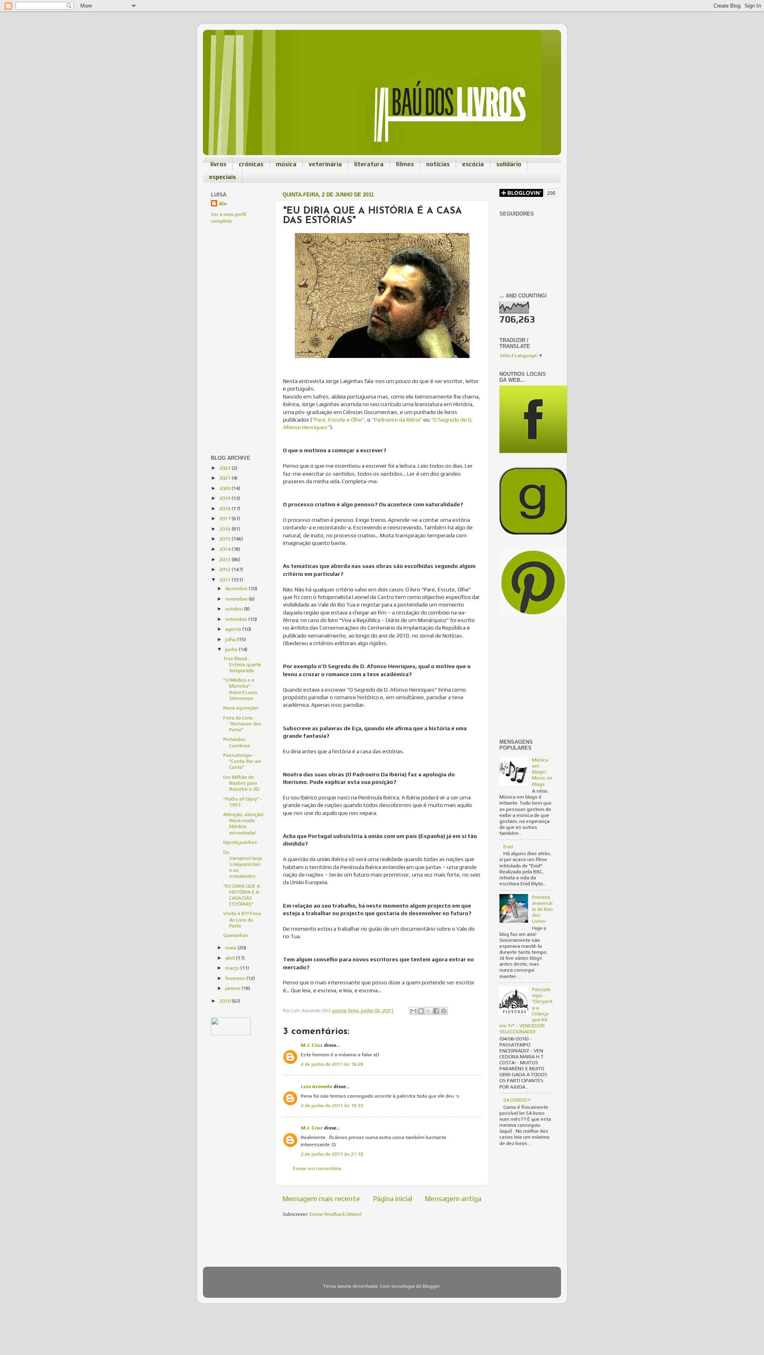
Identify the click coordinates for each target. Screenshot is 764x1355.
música (286, 164)
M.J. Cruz (312, 1045)
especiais (222, 176)
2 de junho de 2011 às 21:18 (332, 1154)
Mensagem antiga (453, 1198)
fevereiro (235, 978)
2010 (225, 1001)
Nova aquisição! (241, 708)
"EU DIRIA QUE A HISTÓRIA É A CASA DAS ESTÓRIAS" (241, 895)
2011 (225, 580)
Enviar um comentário (317, 1168)
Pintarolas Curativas (236, 742)
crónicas (251, 164)
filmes (405, 164)
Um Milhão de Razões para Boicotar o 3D (241, 783)
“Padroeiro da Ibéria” (396, 419)
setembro (236, 619)
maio (231, 948)
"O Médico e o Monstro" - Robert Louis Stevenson (240, 689)
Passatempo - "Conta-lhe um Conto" (242, 761)
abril (230, 958)
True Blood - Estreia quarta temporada (242, 664)
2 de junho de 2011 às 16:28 (332, 1064)
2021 (225, 478)
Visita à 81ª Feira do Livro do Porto (242, 919)
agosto (233, 629)
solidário (508, 164)
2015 (225, 539)
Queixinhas (235, 935)
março (232, 968)
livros (218, 164)
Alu (223, 203)
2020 (225, 488)
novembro (237, 599)
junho (232, 649)
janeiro (233, 988)
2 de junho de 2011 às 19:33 (332, 1105)
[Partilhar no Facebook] (436, 1011)
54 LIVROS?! (516, 1100)
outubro (234, 609)
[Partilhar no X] (429, 1011)
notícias (438, 164)
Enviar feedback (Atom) (336, 1214)
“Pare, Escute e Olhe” (338, 419)
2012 (225, 569)
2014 (225, 549)
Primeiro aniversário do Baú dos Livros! (542, 909)
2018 (225, 508)
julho (231, 639)
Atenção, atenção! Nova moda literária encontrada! (243, 823)
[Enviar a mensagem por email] (413, 1011)
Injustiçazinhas (240, 842)
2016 (225, 529)
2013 (225, 559)
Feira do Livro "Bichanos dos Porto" (242, 724)
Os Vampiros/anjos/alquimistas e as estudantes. (242, 864)
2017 (225, 518)
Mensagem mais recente (321, 1198)
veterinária (325, 164)
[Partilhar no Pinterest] (444, 1011)
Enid (508, 847)
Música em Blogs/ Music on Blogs (542, 772)
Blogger (431, 1286)
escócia (473, 164)
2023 (225, 468)
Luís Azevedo (316, 1086)
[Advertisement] (235, 284)
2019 (225, 498)
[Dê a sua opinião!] (421, 1011)
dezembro (237, 588)
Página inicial (392, 1198)
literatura (369, 164)
